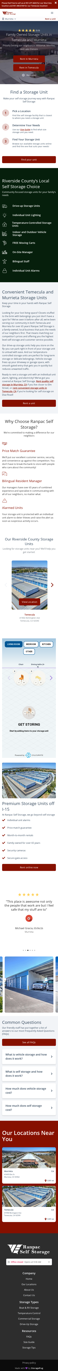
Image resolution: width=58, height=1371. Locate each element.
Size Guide (29, 1342)
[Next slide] (51, 678)
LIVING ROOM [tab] (13, 644)
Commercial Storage (29, 1318)
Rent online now (29, 867)
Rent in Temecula (29, 67)
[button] (29, 64)
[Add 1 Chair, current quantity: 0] (24, 682)
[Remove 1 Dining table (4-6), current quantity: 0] (36, 682)
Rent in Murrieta (29, 58)
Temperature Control (29, 1313)
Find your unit (29, 159)
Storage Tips (29, 1347)
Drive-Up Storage (29, 1324)
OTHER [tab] (29, 651)
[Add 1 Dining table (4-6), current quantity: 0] (41, 682)
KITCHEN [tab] (46, 644)
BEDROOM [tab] (31, 644)
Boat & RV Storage (29, 1307)
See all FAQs (29, 1042)
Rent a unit (50, 19)
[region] (29, 677)
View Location (29, 601)
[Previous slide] (9, 678)
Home (29, 1278)
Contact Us (29, 1295)
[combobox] (29, 1262)
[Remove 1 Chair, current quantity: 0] (19, 682)
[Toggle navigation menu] (53, 12)
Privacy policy (29, 1362)
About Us (29, 1289)
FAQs (29, 1336)
